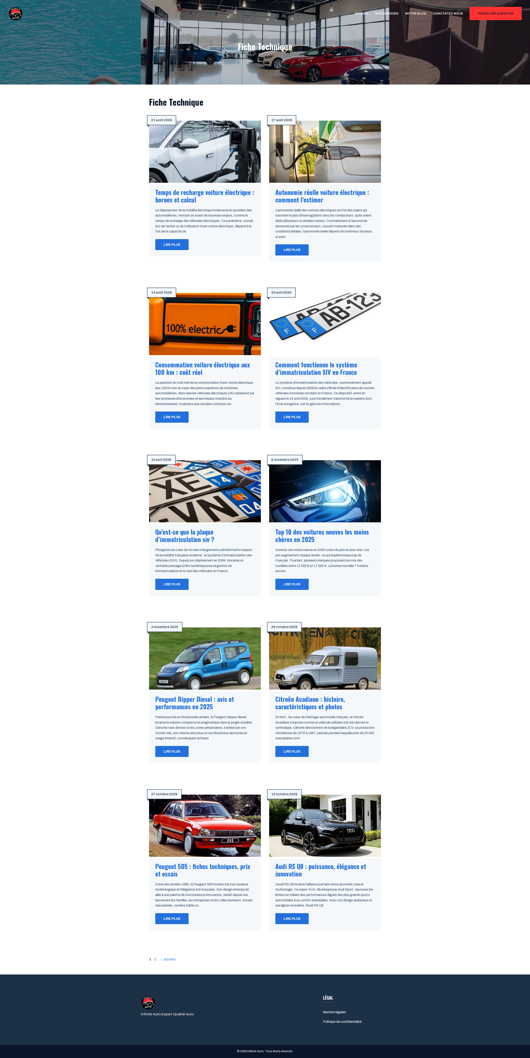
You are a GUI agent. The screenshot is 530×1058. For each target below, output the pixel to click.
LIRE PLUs (172, 244)
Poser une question (495, 13)
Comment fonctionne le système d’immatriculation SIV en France (316, 368)
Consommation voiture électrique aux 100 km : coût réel (202, 368)
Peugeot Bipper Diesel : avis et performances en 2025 (194, 702)
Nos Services (387, 13)
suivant (167, 959)
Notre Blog (415, 13)
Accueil (362, 13)
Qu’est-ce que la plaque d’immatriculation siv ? (184, 535)
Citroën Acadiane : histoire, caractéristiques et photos (310, 702)
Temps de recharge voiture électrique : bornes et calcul (204, 196)
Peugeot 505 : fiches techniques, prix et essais (202, 870)
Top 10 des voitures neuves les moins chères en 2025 (322, 535)
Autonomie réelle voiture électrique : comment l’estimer (322, 196)
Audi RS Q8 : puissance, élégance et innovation (320, 870)
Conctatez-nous (448, 13)
